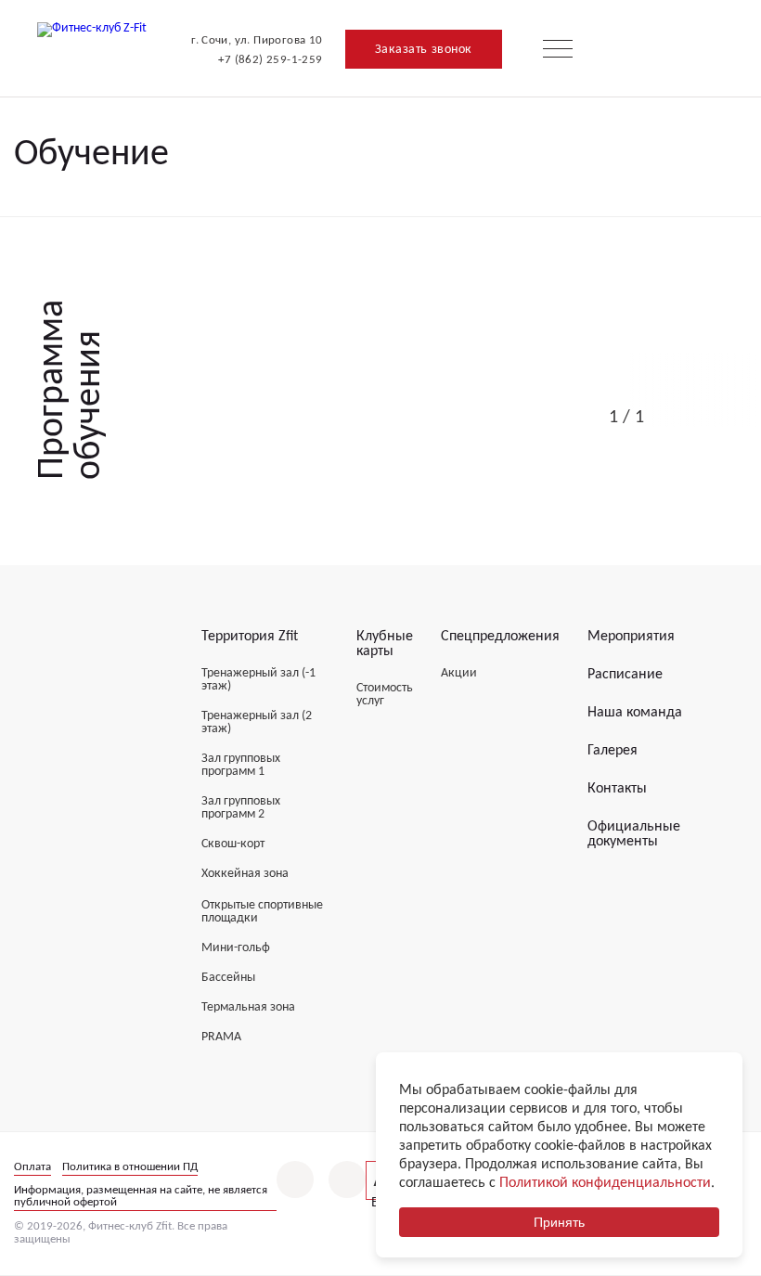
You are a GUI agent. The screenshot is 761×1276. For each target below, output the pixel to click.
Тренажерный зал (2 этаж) (256, 722)
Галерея (612, 750)
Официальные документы (633, 834)
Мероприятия (631, 636)
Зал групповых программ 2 (240, 807)
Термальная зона (248, 1007)
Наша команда (634, 712)
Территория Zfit (249, 636)
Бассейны (228, 978)
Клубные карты (384, 644)
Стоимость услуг (384, 694)
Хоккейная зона (245, 874)
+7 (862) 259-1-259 (270, 60)
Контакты (617, 788)
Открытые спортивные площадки (262, 911)
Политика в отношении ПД (130, 1167)
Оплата (32, 1167)
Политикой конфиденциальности (605, 1183)
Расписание (625, 674)
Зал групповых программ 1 (240, 765)
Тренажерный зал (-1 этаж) (258, 679)
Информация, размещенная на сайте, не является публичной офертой (140, 1196)
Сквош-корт (232, 844)
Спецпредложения (500, 636)
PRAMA (221, 1037)
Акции (459, 673)
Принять (559, 1222)
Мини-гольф (235, 948)
